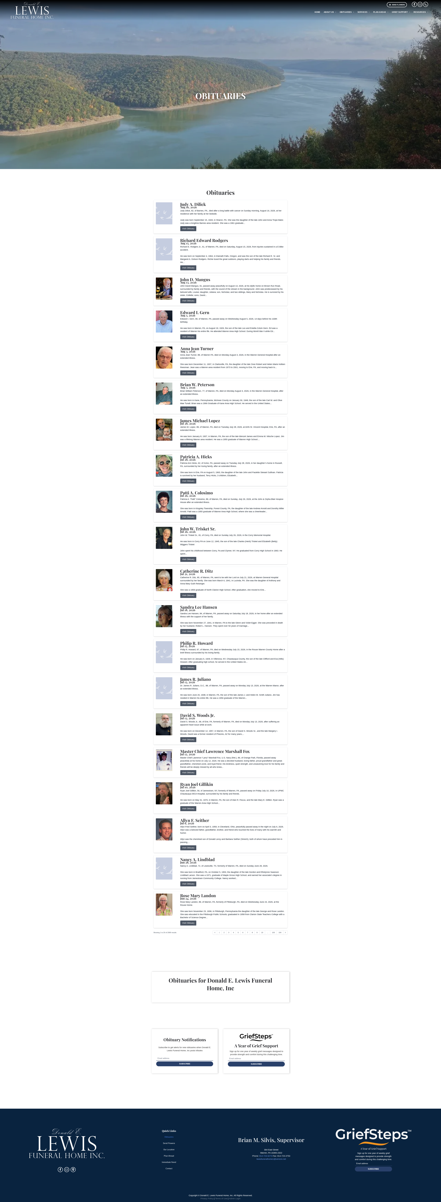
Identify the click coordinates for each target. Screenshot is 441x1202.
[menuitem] (317, 12)
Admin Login (234, 1198)
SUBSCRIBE (184, 1064)
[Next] (285, 932)
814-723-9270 (265, 1156)
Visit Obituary (188, 228)
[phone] (425, 4)
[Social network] (73, 1170)
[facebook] (414, 4)
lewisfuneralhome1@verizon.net (271, 1159)
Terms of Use (221, 1198)
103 (273, 932)
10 (262, 932)
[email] (420, 4)
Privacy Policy (207, 1198)
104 (280, 932)
